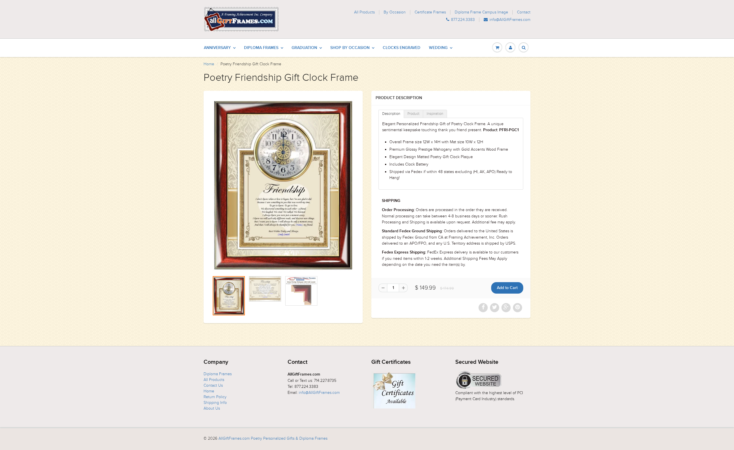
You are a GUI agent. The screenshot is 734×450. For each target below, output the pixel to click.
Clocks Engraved (401, 48)
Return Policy (215, 396)
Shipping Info (215, 402)
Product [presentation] (413, 113)
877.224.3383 (463, 19)
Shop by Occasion (350, 48)
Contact (523, 12)
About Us (212, 408)
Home (209, 64)
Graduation (304, 48)
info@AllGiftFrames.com (509, 19)
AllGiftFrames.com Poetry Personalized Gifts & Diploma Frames (272, 438)
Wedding (438, 48)
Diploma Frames (261, 48)
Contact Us (213, 385)
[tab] (391, 114)
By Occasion (395, 12)
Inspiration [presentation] (435, 113)
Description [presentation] (391, 113)
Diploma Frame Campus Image (481, 12)
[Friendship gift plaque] (283, 185)
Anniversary (217, 48)
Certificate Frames (430, 12)
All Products (364, 12)
